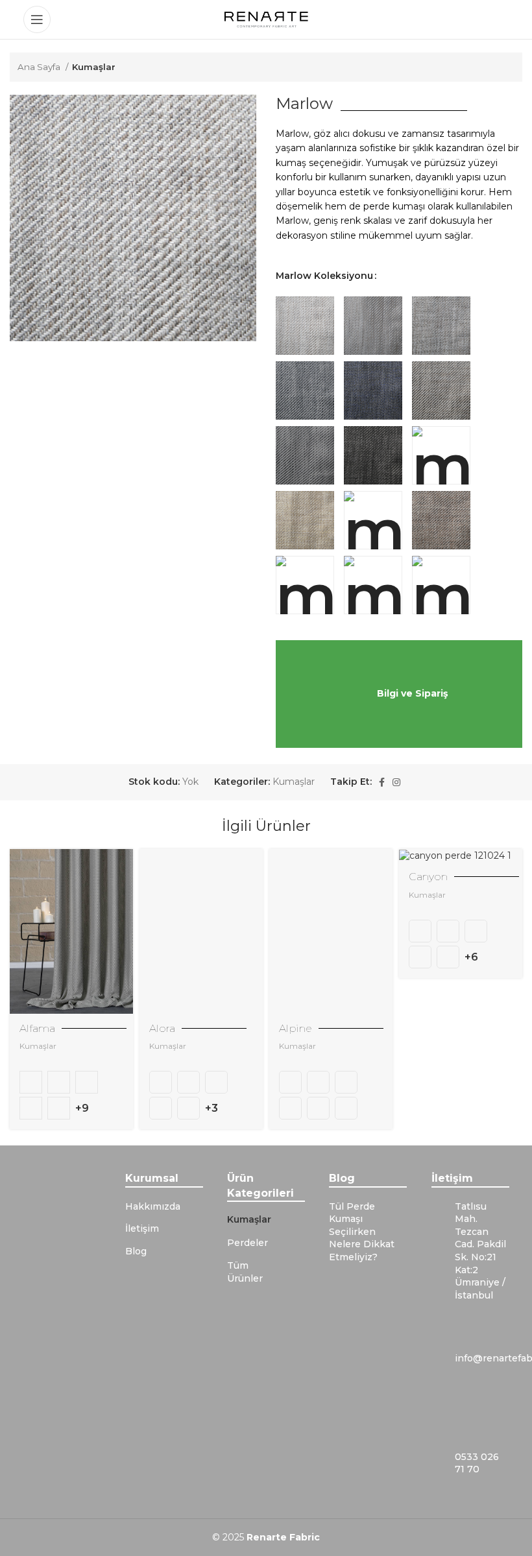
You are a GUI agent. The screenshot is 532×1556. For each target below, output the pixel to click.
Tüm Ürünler (245, 1272)
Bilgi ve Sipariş (412, 693)
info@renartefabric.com (482, 1358)
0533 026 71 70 (477, 1463)
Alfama (37, 1028)
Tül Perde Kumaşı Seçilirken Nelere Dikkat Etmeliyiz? (361, 1232)
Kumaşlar (93, 67)
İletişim (142, 1228)
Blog (136, 1251)
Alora (162, 1028)
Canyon (428, 876)
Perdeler (247, 1243)
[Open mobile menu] (37, 19)
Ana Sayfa (40, 67)
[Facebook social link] (382, 782)
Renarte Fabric (283, 1537)
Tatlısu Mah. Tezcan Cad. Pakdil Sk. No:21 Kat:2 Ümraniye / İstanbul (480, 1251)
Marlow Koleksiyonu (324, 275)
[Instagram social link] (396, 782)
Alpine (295, 1028)
